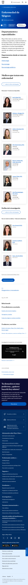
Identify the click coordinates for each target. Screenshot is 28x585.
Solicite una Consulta (8, 20)
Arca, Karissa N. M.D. (17, 225)
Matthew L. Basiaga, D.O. (18, 113)
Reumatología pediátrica (8, 67)
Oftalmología (5, 60)
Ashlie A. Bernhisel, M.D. (18, 129)
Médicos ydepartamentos (21, 25)
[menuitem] (11, 25)
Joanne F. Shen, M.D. (17, 176)
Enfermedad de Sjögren (8, 374)
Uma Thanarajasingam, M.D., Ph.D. (18, 192)
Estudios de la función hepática (9, 310)
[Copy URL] (23, 351)
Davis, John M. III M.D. (18, 256)
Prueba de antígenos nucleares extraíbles (11, 318)
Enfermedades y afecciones (9, 7)
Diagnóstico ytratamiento (12, 25)
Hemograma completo (7, 314)
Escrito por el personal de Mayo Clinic (10, 274)
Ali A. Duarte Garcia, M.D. (18, 144)
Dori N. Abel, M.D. (17, 97)
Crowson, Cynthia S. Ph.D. (17, 241)
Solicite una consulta (8, 280)
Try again (14, 354)
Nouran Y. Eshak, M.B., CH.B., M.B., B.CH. (18, 161)
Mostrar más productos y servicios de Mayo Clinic (13, 333)
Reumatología (6, 64)
